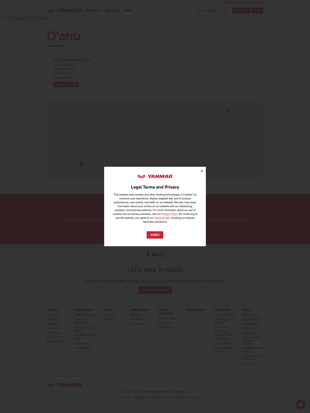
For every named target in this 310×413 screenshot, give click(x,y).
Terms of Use (161, 218)
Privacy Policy (169, 214)
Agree (155, 234)
